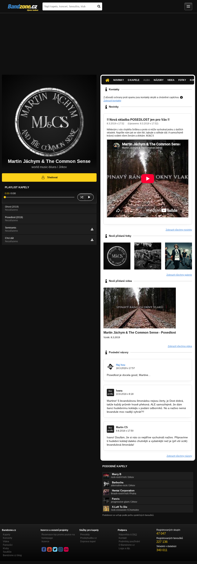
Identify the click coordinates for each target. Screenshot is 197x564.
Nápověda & (128, 534)
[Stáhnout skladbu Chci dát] (92, 239)
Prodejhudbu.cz (88, 538)
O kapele (133, 80)
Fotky (182, 80)
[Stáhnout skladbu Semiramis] (92, 229)
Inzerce (45, 541)
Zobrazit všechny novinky (179, 229)
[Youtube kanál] (49, 549)
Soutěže (7, 552)
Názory (159, 80)
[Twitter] (55, 549)
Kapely (6, 534)
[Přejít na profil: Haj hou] (110, 366)
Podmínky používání (129, 541)
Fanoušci (8, 545)
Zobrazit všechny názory (179, 456)
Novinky (118, 80)
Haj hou (120, 364)
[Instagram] (60, 549)
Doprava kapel (88, 541)
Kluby (6, 548)
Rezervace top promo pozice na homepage (58, 536)
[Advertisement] (98, 42)
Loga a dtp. (124, 548)
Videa (170, 80)
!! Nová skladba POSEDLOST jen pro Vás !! (138, 119)
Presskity (85, 534)
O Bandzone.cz (127, 545)
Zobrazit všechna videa (180, 346)
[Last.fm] (66, 549)
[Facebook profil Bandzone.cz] (44, 549)
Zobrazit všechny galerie (179, 275)
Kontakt (123, 538)
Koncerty (7, 538)
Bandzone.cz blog (12, 555)
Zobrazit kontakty (112, 100)
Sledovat (52, 177)
